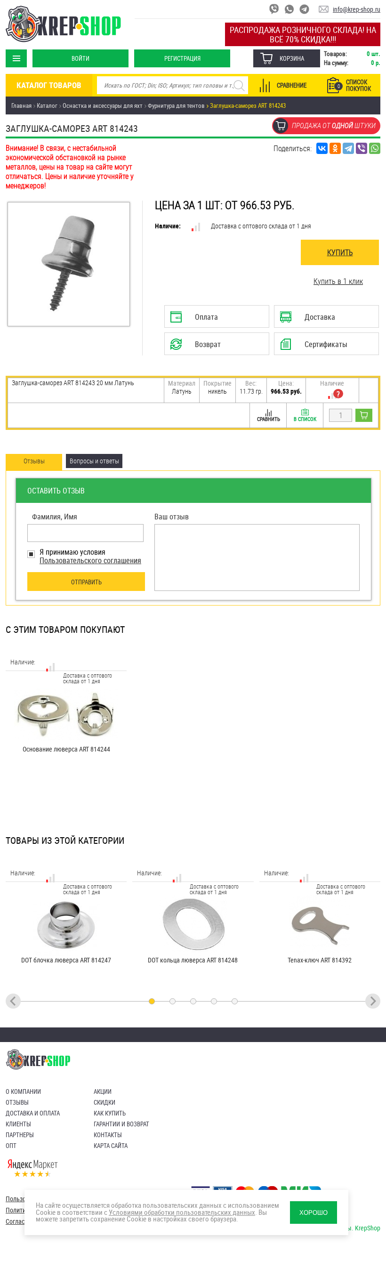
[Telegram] (348, 148)
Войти (80, 58)
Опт (11, 1145)
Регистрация (182, 58)
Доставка (324, 320)
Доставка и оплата (33, 1113)
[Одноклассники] (335, 148)
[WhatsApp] (374, 148)
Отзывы (17, 1102)
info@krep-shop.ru (356, 9)
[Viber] (361, 148)
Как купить (110, 1113)
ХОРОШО (313, 1212)
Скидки (104, 1102)
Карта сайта (111, 1145)
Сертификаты (321, 347)
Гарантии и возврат (121, 1124)
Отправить (86, 582)
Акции (103, 1091)
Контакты (108, 1135)
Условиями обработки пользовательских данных (182, 1212)
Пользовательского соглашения (90, 560)
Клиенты (18, 1124)
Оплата (214, 320)
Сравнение (291, 85)
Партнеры (20, 1135)
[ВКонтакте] (322, 148)
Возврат (212, 347)
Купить (340, 252)
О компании (23, 1091)
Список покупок (354, 85)
